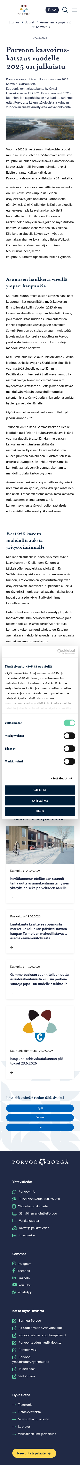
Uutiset (29, 22)
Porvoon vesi (28, 1350)
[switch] (69, 735)
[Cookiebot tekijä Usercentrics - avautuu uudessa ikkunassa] (61, 651)
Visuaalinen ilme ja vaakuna (37, 1434)
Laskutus (24, 1426)
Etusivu (14, 22)
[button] (40, 1108)
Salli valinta (40, 801)
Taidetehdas (26, 1369)
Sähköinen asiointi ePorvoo (38, 1213)
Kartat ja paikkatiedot (34, 1228)
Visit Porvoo (26, 1376)
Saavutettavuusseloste (33, 1419)
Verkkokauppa (29, 1220)
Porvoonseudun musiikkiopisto (40, 1342)
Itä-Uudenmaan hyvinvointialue (41, 1328)
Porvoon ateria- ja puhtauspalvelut (42, 1335)
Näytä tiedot (58, 778)
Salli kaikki (40, 790)
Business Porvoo (30, 1320)
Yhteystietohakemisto (33, 1206)
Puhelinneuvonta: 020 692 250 (39, 1199)
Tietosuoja (25, 1404)
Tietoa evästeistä (29, 1412)
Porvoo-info (27, 1191)
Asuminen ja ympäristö (55, 22)
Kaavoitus (43, 27)
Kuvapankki (27, 1235)
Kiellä (40, 811)
